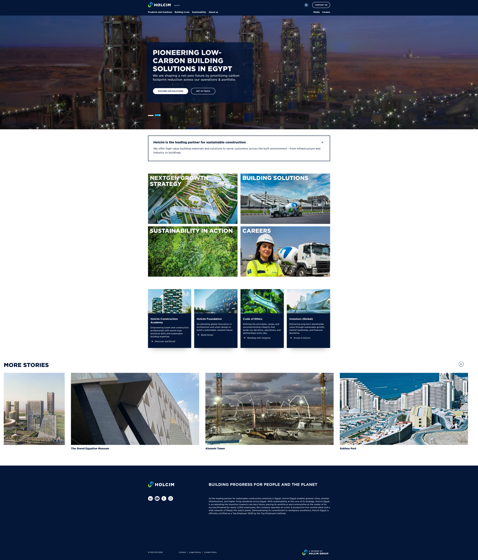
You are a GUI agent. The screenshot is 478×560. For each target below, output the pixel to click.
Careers (326, 12)
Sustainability (199, 12)
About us (213, 12)
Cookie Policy (210, 552)
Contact (182, 552)
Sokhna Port (348, 448)
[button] (461, 364)
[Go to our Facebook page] (164, 498)
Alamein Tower (215, 448)
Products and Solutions (160, 12)
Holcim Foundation (209, 318)
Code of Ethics (252, 318)
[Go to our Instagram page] (171, 498)
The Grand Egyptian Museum (90, 448)
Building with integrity (259, 337)
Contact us (321, 5)
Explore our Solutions (170, 91)
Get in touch (203, 91)
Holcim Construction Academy (164, 320)
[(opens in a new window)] (193, 199)
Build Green (207, 335)
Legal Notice (195, 552)
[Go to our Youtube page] (158, 498)
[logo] (159, 5)
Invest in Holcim (302, 337)
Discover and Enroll (165, 341)
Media (316, 12)
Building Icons (182, 12)
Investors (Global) (301, 318)
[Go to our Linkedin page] (151, 498)
